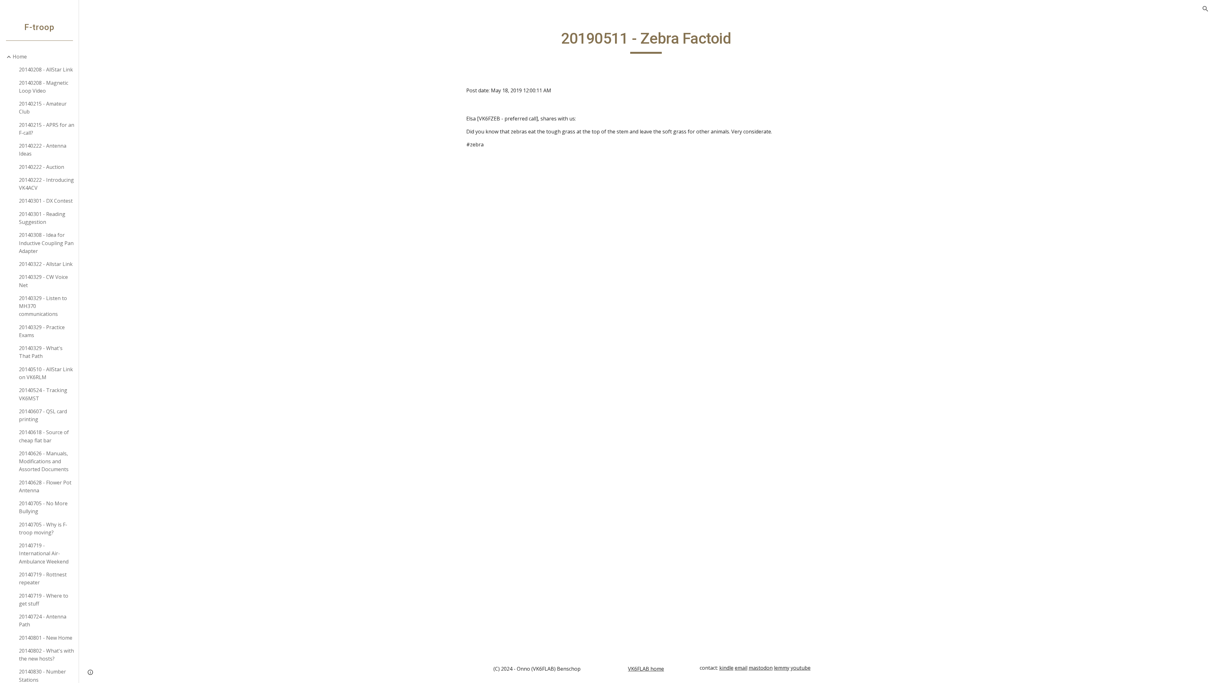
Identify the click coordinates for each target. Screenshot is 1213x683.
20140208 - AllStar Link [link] (46, 69)
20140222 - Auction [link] (41, 166)
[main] (646, 41)
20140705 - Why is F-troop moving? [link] (43, 528)
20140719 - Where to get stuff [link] (43, 599)
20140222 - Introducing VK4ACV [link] (46, 183)
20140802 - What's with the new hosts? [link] (46, 654)
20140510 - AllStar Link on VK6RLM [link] (46, 373)
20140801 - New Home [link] (45, 637)
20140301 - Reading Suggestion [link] (42, 218)
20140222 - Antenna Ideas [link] (42, 149)
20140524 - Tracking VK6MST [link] (43, 394)
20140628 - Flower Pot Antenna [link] (45, 486)
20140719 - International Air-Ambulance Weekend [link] (44, 553)
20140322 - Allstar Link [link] (46, 264)
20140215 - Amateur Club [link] (43, 107)
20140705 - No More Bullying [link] (43, 507)
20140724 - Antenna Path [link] (42, 620)
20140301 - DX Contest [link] (46, 200)
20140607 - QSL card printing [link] (43, 415)
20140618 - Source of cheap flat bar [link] (44, 436)
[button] (1205, 8)
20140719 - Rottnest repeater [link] (43, 578)
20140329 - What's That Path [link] (41, 352)
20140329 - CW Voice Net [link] (43, 281)
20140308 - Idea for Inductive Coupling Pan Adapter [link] (46, 243)
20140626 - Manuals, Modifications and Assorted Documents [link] (44, 461)
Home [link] (20, 56)
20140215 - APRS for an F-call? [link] (46, 128)
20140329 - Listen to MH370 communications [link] (43, 306)
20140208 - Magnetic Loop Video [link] (43, 86)
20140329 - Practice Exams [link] (42, 331)
